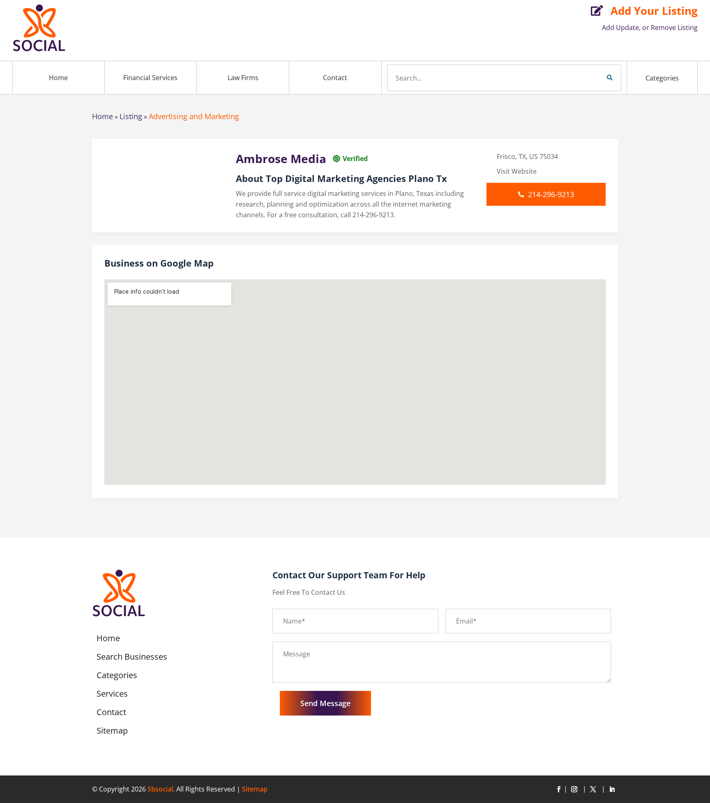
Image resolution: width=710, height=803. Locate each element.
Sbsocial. (161, 789)
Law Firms (243, 77)
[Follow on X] (594, 789)
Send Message (325, 703)
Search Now (595, 77)
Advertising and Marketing (194, 116)
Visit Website (517, 171)
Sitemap (112, 732)
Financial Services (150, 77)
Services (112, 695)
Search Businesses (132, 658)
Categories (662, 78)
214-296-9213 (551, 194)
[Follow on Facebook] (558, 789)
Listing (131, 116)
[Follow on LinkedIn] (612, 789)
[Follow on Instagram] (575, 789)
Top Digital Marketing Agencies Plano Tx (356, 178)
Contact (335, 77)
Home (58, 77)
